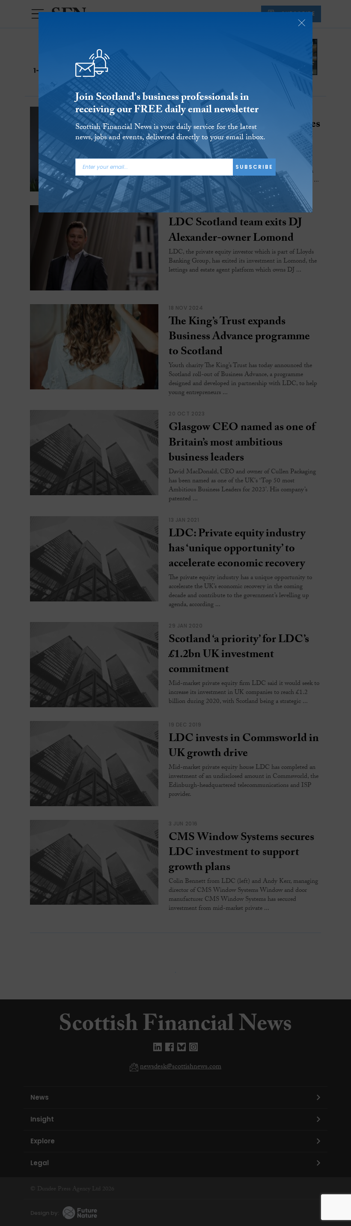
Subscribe (254, 166)
